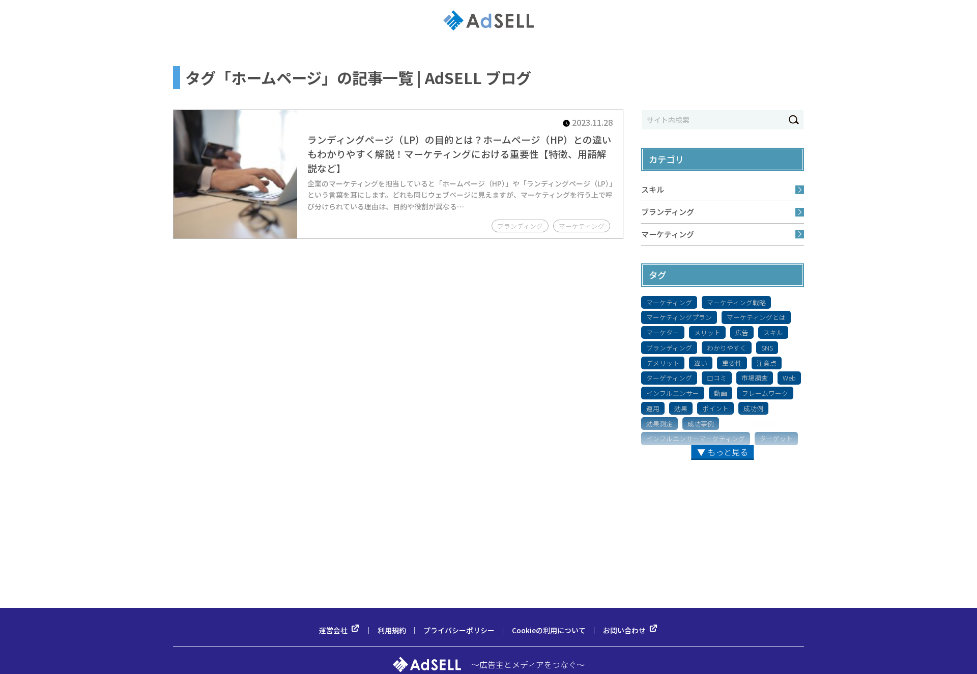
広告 (742, 332)
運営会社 (333, 630)
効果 (680, 408)
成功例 (753, 408)
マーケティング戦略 (736, 302)
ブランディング (667, 211)
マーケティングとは (756, 317)
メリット (707, 332)
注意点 (767, 363)
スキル (652, 189)
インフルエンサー (672, 393)
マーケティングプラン (679, 317)
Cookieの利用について (549, 630)
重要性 (732, 363)
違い (700, 363)
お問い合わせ (624, 630)
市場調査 (754, 378)
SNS (767, 348)
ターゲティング (669, 378)
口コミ (717, 378)
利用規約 (392, 630)
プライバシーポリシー (459, 630)
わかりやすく (726, 348)
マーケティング (667, 234)
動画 (720, 393)
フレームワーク (765, 393)
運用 (652, 408)
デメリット (662, 363)
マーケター (662, 332)
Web (789, 378)
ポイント (715, 408)
